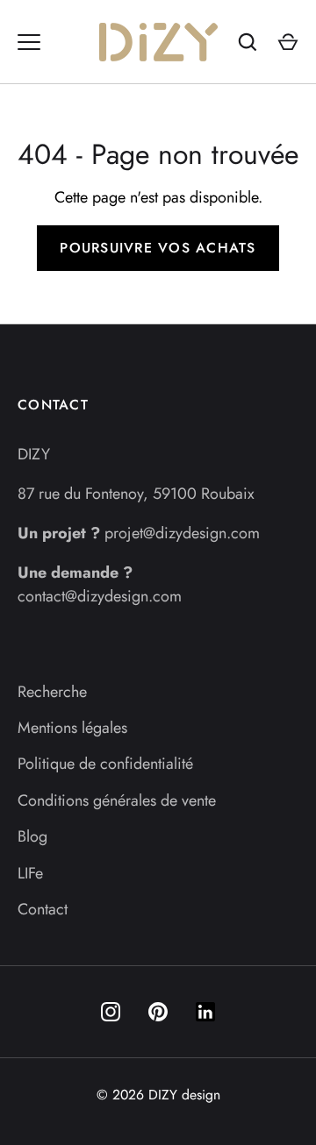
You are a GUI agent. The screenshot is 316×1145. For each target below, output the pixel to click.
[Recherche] (247, 42)
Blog (32, 836)
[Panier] (288, 42)
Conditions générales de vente (117, 800)
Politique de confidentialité (105, 763)
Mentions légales (72, 727)
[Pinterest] (158, 1011)
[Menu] (29, 42)
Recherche (52, 691)
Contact (43, 909)
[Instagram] (110, 1011)
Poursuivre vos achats (157, 248)
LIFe (30, 873)
